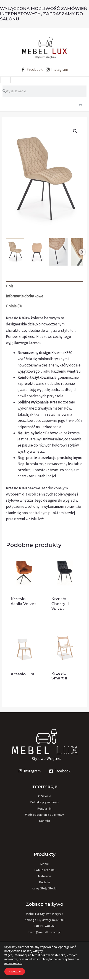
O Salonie (44, 796)
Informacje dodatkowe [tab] (24, 295)
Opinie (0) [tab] (14, 305)
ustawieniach (13, 963)
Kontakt (44, 821)
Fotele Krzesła (44, 870)
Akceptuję (15, 971)
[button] (75, 131)
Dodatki (44, 882)
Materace (44, 876)
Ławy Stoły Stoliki (44, 888)
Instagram (59, 69)
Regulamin (44, 808)
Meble (44, 864)
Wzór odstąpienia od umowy (44, 815)
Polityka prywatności (44, 802)
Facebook (34, 69)
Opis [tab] (9, 285)
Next (82, 252)
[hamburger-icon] (5, 80)
